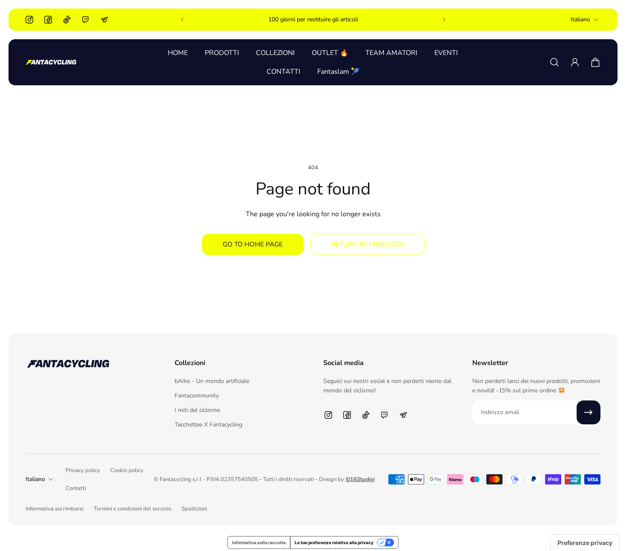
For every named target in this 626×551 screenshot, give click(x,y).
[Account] (575, 62)
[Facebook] (48, 19)
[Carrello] (595, 62)
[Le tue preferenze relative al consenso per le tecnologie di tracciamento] (585, 543)
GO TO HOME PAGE (253, 244)
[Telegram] (104, 19)
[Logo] (51, 62)
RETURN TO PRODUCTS (367, 244)
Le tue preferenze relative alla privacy (334, 542)
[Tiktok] (66, 19)
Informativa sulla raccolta (259, 542)
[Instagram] (29, 19)
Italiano (580, 19)
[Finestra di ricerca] (554, 62)
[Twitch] (85, 19)
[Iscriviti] (588, 412)
